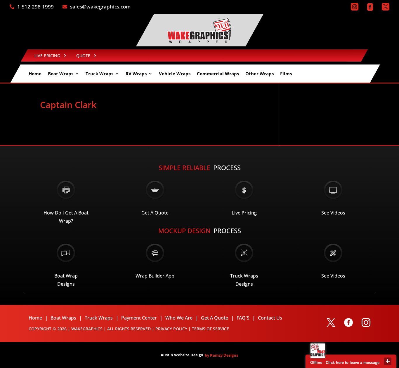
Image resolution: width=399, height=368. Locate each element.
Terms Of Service (210, 329)
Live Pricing (244, 213)
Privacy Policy (171, 329)
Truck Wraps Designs (244, 280)
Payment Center (139, 318)
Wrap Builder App (155, 276)
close (387, 361)
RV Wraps (136, 73)
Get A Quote (155, 213)
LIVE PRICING (47, 55)
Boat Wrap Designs (66, 280)
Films (286, 73)
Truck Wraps (99, 73)
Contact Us (270, 318)
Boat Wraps (60, 73)
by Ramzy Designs (221, 355)
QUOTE (83, 55)
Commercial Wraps (218, 73)
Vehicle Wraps (174, 73)
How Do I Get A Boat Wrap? (66, 217)
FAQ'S (243, 318)
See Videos (333, 213)
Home (35, 73)
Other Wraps (259, 73)
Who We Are (178, 318)
